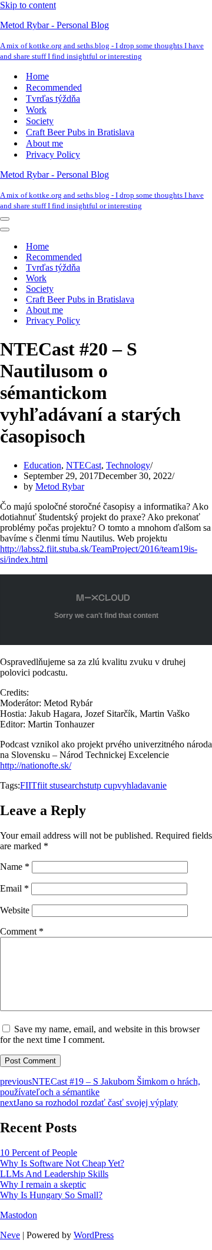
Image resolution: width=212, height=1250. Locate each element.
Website (14, 910)
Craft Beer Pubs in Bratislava (80, 132)
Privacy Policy (53, 154)
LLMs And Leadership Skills (54, 1174)
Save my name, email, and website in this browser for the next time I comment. (100, 1034)
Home (37, 76)
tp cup (105, 785)
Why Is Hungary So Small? (51, 1195)
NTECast (83, 465)
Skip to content (28, 5)
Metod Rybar (59, 486)
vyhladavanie (142, 785)
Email (14, 888)
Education (42, 465)
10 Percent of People (38, 1153)
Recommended (54, 87)
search (72, 785)
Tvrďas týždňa (53, 99)
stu (89, 785)
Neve (10, 1235)
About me (44, 143)
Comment (22, 931)
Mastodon (18, 1215)
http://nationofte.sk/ (35, 765)
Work (36, 110)
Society (40, 121)
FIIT (28, 785)
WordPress (94, 1235)
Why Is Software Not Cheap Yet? (62, 1163)
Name (14, 867)
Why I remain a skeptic (43, 1184)
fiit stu (48, 785)
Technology (128, 465)
